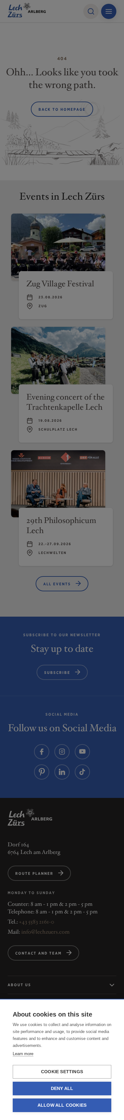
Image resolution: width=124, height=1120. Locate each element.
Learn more (23, 1053)
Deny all (62, 1088)
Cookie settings (62, 1071)
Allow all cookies (62, 1105)
